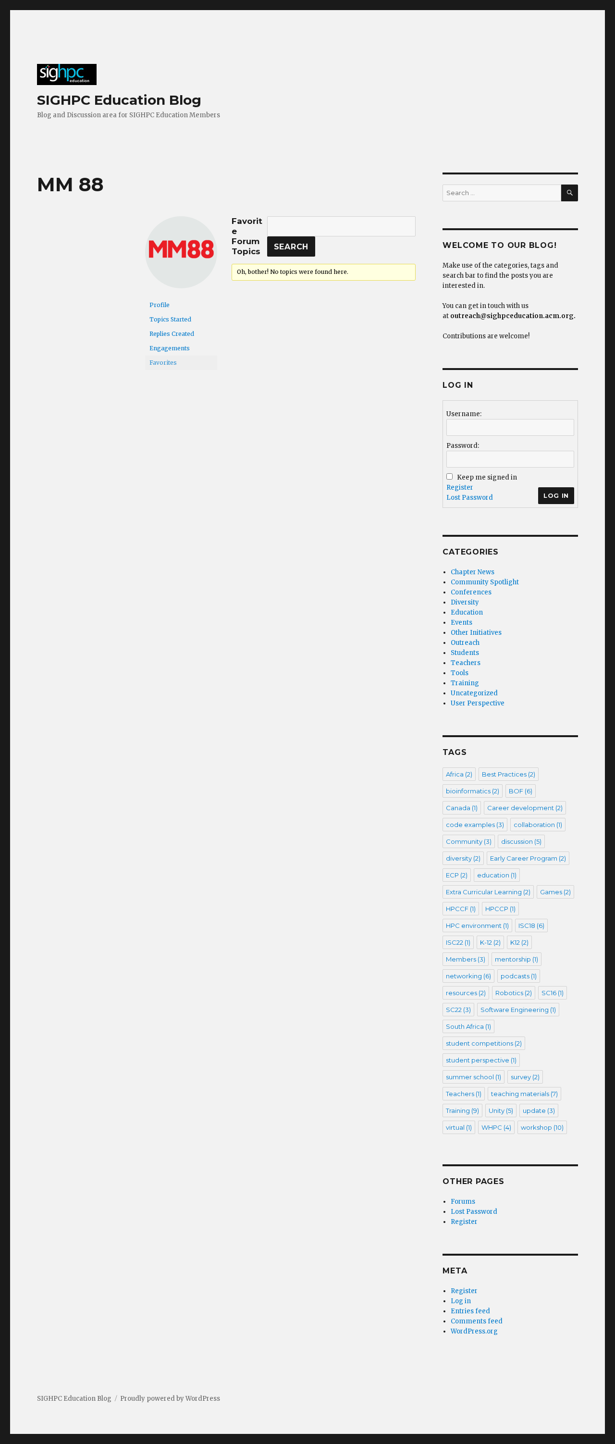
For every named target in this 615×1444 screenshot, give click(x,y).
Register (459, 487)
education (497, 875)
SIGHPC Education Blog (119, 100)
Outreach (465, 643)
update (539, 1110)
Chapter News (472, 572)
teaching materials (524, 1094)
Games (555, 892)
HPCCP (500, 909)
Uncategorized (474, 693)
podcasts (519, 976)
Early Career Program (528, 858)
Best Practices (508, 774)
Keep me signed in (487, 477)
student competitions (484, 1043)
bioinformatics (472, 791)
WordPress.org (474, 1331)
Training (465, 683)
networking (468, 976)
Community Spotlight (485, 582)
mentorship (516, 959)
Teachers (465, 663)
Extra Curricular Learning (488, 892)
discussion (521, 841)
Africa (459, 774)
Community (469, 841)
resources (466, 993)
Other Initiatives (476, 633)
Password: (462, 446)
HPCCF (461, 909)
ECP (456, 875)
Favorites (163, 362)
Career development (525, 808)
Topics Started (170, 319)
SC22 (458, 1009)
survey (525, 1077)
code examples (475, 824)
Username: (463, 414)
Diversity (465, 602)
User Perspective (477, 703)
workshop (542, 1127)
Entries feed (470, 1311)
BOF (520, 791)
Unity (501, 1110)
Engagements (169, 348)
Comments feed (477, 1321)
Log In (556, 495)
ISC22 (458, 942)
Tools (459, 673)
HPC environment (477, 925)
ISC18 (531, 925)
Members (465, 959)
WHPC (496, 1127)
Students (465, 653)
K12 (519, 942)
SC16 (552, 993)
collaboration (538, 824)
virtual (459, 1127)
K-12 (490, 942)
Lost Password (469, 498)
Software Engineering (518, 1009)
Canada (462, 808)
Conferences (471, 592)
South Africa (468, 1026)
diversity (463, 858)
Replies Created (171, 333)
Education (467, 612)
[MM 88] (181, 256)
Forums (463, 1201)
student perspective (481, 1060)
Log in (461, 1301)
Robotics (513, 993)
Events (461, 622)
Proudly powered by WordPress (170, 1399)
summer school (473, 1077)
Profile (159, 305)
